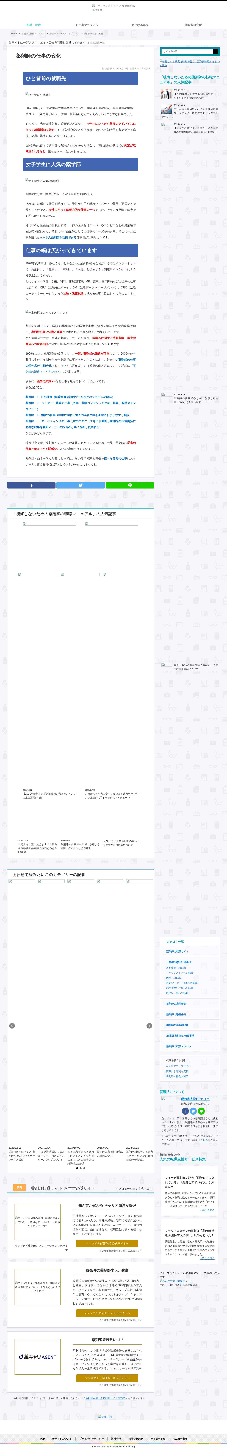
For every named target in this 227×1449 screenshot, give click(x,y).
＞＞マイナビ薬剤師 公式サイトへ (107, 1243)
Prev (12, 1026)
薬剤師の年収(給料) (177, 1025)
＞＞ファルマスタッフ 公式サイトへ (107, 1313)
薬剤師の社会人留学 (177, 1076)
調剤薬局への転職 (176, 967)
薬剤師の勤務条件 (176, 1014)
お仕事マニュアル (87, 24)
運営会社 (116, 1438)
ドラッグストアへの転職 (179, 972)
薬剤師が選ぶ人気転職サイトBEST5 (105, 1398)
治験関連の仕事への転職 (179, 987)
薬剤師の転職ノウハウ (178, 1046)
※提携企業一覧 (96, 42)
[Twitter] (80, 485)
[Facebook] (31, 485)
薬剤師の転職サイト (177, 951)
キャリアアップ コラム (179, 1066)
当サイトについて (62, 1438)
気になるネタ (140, 24)
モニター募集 (180, 1438)
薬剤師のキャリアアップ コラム (64, 33)
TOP (42, 1438)
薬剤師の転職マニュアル (33, 33)
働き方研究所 (193, 24)
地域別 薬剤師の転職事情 (180, 1035)
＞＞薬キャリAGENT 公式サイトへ (107, 1378)
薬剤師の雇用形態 (176, 1003)
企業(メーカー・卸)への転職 (182, 982)
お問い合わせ (135, 1438)
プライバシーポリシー (91, 1438)
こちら (204, 1140)
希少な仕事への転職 (177, 993)
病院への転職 (173, 977)
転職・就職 (34, 24)
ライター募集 (158, 1438)
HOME (14, 33)
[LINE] (201, 1111)
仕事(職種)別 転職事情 (178, 962)
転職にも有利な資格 (177, 1071)
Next (149, 1026)
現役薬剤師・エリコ (195, 1099)
